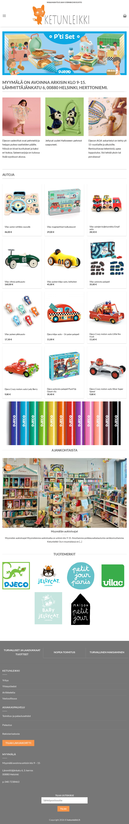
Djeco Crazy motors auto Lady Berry (21, 389)
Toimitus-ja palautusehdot (16, 715)
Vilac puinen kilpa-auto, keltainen (62, 281)
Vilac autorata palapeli (100, 281)
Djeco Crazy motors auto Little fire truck (105, 335)
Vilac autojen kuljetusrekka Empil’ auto (105, 228)
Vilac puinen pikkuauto (15, 334)
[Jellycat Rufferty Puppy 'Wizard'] (64, 116)
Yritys (5, 680)
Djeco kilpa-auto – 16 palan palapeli (63, 334)
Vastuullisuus (9, 698)
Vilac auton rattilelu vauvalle (17, 227)
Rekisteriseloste (11, 733)
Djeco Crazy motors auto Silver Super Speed (106, 390)
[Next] (120, 53)
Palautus (7, 724)
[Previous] (9, 53)
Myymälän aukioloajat (64, 531)
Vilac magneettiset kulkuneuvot (61, 227)
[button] (4, 16)
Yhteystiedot (9, 686)
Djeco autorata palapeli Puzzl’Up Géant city (61, 390)
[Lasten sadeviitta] (21, 116)
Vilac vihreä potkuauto (15, 281)
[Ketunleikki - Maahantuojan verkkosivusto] (64, 16)
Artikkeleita (8, 692)
